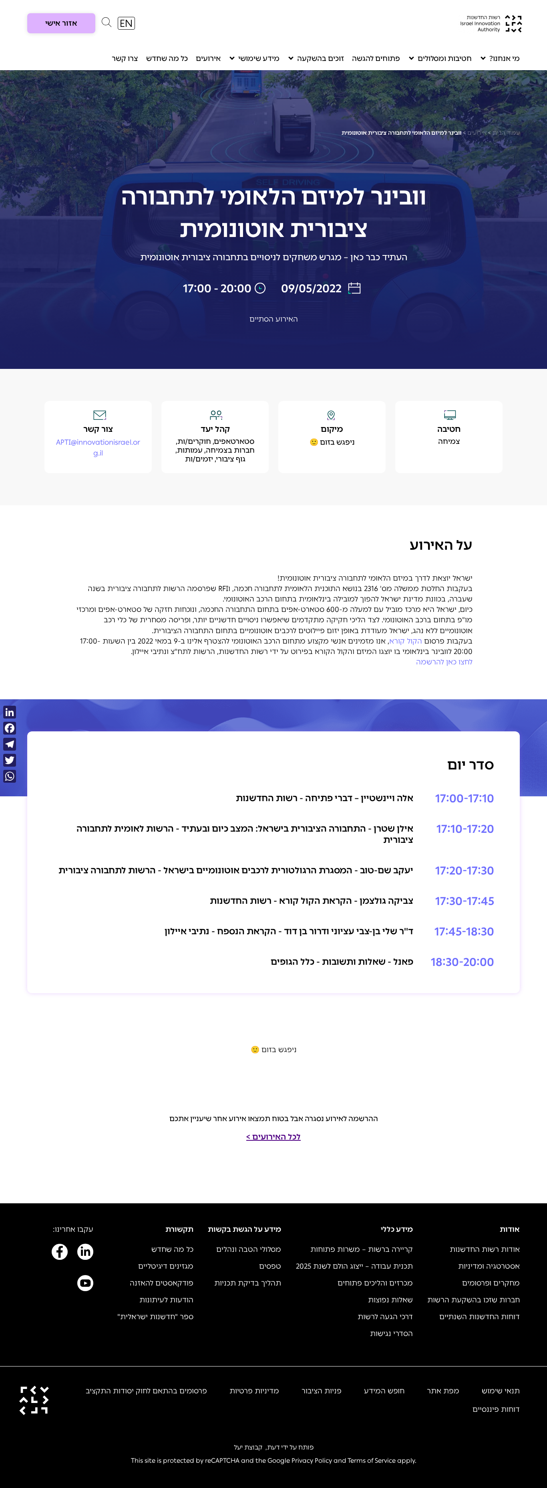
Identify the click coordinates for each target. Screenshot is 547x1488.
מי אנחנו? (504, 58)
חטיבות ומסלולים (445, 58)
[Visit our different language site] (126, 23)
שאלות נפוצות (390, 1300)
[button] (106, 24)
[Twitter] (10, 760)
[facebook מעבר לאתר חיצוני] (60, 1253)
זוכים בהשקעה (320, 58)
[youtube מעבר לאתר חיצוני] (85, 1284)
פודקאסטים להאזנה (161, 1283)
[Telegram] (10, 744)
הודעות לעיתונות (166, 1300)
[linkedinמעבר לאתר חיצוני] (85, 1253)
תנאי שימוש (501, 1391)
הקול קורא (405, 641)
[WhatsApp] (10, 776)
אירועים (208, 58)
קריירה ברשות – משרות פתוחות (361, 1249)
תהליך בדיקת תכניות (247, 1283)
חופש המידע (384, 1391)
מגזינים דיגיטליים (165, 1266)
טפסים (270, 1266)
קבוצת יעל (248, 1447)
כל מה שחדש (167, 58)
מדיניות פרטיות (254, 1391)
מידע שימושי (259, 58)
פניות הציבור (322, 1391)
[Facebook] (10, 728)
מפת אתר (443, 1391)
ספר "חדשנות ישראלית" (155, 1316)
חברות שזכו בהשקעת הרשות (473, 1300)
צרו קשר (125, 58)
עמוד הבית (506, 133)
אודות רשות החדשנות (485, 1249)
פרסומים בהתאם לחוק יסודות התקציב (146, 1391)
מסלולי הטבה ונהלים (248, 1249)
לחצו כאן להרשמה (444, 662)
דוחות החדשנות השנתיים (479, 1316)
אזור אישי (61, 23)
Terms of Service (372, 1460)
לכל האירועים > (273, 1137)
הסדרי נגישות (391, 1333)
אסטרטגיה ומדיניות (489, 1266)
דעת (273, 1447)
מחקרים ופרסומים (491, 1283)
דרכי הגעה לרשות (385, 1316)
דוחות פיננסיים (496, 1409)
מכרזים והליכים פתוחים (375, 1283)
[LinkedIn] (10, 712)
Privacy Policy (312, 1460)
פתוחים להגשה (376, 58)
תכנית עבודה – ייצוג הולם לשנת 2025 (354, 1266)
